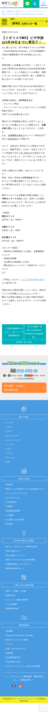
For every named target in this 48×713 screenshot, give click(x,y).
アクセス (9, 644)
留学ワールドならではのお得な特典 (20, 559)
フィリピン (10, 444)
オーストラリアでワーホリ (17, 493)
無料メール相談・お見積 (16, 591)
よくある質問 (11, 604)
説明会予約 (10, 595)
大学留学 (9, 506)
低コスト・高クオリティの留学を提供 (21, 546)
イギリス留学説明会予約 (32, 279)
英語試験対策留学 (13, 510)
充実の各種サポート (14, 550)
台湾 (7, 462)
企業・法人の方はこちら (16, 648)
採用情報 (9, 652)
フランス (9, 453)
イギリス (9, 427)
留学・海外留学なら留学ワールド (25, 699)
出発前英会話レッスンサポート (19, 564)
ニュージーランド (13, 440)
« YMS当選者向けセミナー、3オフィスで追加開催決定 (13, 332)
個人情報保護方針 (13, 657)
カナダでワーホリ (13, 497)
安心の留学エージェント (16, 555)
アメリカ (9, 422)
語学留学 (9, 484)
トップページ (13, 676)
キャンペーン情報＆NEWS (17, 599)
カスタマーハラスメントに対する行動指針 (23, 666)
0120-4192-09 (27, 371)
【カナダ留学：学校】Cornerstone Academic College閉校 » (34, 331)
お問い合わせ (25, 293)
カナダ (8, 431)
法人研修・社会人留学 (15, 519)
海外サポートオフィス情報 (17, 639)
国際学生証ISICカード (15, 568)
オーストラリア (12, 435)
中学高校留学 (11, 502)
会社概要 (9, 631)
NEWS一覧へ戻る (24, 342)
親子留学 (9, 524)
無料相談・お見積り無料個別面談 (14, 387)
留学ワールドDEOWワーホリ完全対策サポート (25, 488)
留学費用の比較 (12, 608)
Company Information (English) (20, 635)
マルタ (8, 448)
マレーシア (10, 457)
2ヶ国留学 (10, 515)
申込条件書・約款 (13, 661)
